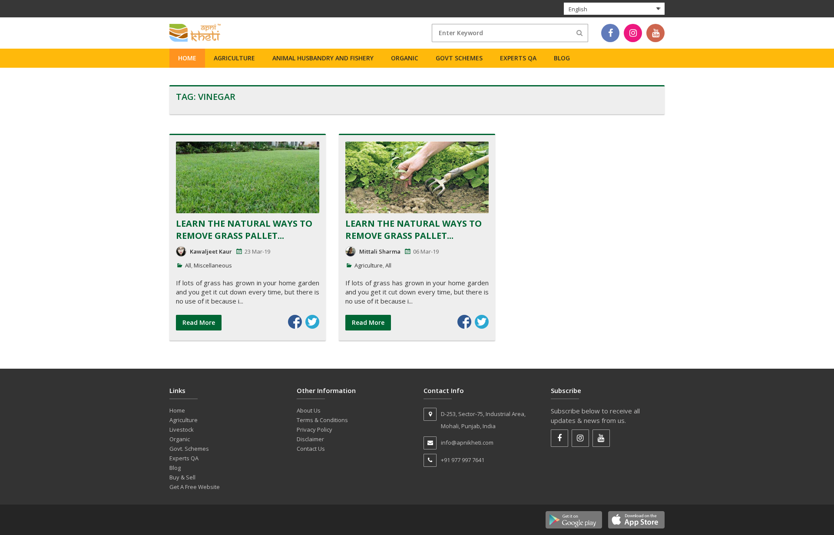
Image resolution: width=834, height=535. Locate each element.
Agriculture (234, 58)
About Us (309, 410)
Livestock (181, 429)
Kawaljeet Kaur (211, 251)
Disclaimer (310, 439)
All (188, 265)
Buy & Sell (182, 477)
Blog (562, 58)
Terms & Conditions (322, 420)
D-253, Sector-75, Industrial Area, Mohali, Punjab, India (483, 420)
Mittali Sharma (379, 251)
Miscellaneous (213, 265)
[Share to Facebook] (295, 322)
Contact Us (311, 448)
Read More (198, 322)
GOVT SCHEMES (459, 58)
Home (187, 58)
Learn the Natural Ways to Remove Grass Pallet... (413, 229)
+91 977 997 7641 (462, 460)
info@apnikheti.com (467, 442)
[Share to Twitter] (312, 322)
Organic (404, 58)
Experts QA (518, 58)
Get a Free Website (194, 487)
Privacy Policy (314, 429)
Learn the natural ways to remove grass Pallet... (244, 229)
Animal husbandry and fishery (323, 58)
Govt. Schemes (189, 448)
